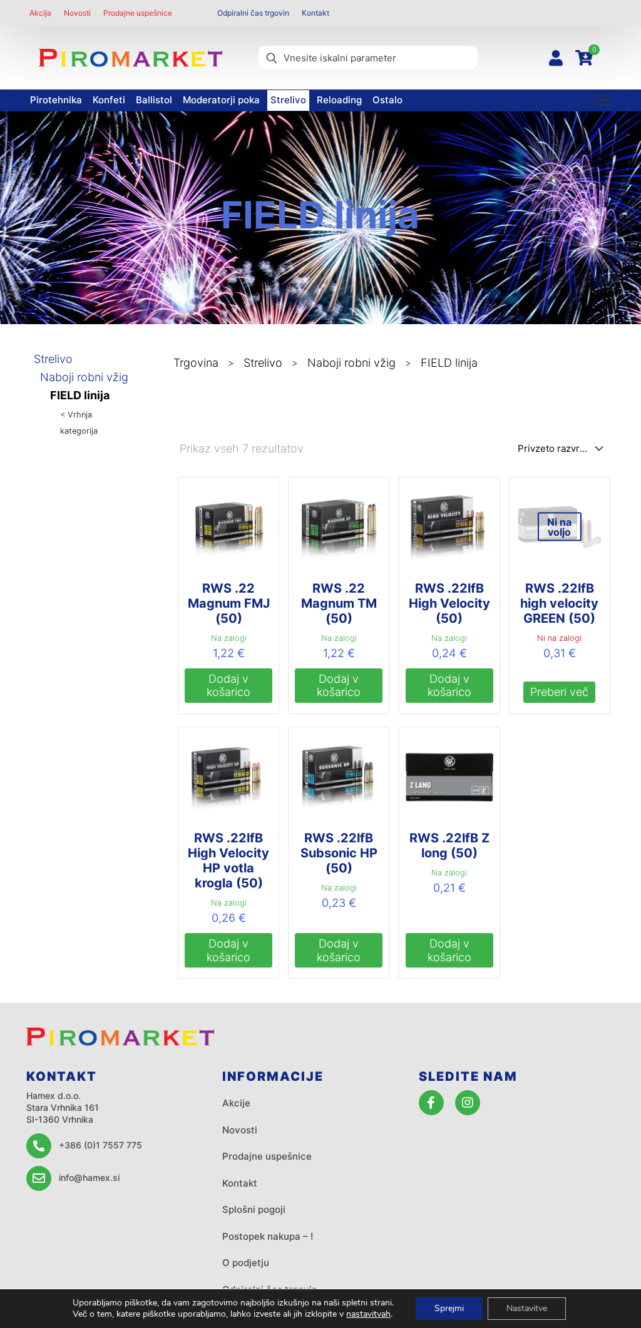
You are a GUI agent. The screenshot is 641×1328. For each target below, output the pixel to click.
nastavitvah (368, 1314)
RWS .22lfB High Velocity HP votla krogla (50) (228, 860)
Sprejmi (449, 1308)
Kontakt (239, 1183)
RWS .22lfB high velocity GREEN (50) (559, 603)
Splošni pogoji (253, 1209)
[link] (130, 57)
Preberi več (559, 691)
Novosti (239, 1130)
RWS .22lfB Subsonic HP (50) (338, 853)
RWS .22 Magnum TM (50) (339, 603)
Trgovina (195, 362)
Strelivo (53, 358)
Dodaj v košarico (228, 685)
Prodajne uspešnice (267, 1156)
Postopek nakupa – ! (267, 1236)
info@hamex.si (89, 1177)
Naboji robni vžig (84, 377)
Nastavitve (526, 1308)
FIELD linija (80, 395)
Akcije (236, 1103)
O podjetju (245, 1263)
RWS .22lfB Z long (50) (449, 845)
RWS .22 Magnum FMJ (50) (229, 603)
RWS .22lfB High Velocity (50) (449, 603)
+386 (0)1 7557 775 (100, 1145)
